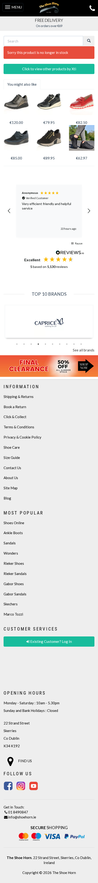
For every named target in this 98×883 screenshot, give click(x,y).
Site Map (11, 488)
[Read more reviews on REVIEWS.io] (70, 253)
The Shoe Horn (64, 872)
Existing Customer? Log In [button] (50, 641)
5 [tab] (45, 344)
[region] (49, 211)
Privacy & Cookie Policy (22, 437)
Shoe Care (12, 447)
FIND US (24, 761)
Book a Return (15, 407)
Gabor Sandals (15, 594)
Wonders (11, 553)
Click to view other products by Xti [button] (49, 69)
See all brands (83, 350)
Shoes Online (14, 523)
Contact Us (12, 468)
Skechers (11, 604)
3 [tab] (31, 344)
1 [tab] (17, 344)
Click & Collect (15, 417)
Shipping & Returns (19, 396)
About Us (11, 478)
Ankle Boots (13, 533)
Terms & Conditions (19, 427)
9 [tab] (74, 344)
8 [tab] (66, 344)
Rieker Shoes (14, 563)
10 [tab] (81, 344)
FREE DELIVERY (49, 20)
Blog (7, 498)
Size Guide (12, 457)
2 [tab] (24, 344)
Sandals (10, 543)
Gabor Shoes (14, 584)
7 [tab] (59, 344)
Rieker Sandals (15, 573)
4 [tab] (38, 344)
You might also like (22, 84)
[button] (9, 211)
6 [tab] (52, 344)
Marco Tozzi (13, 614)
